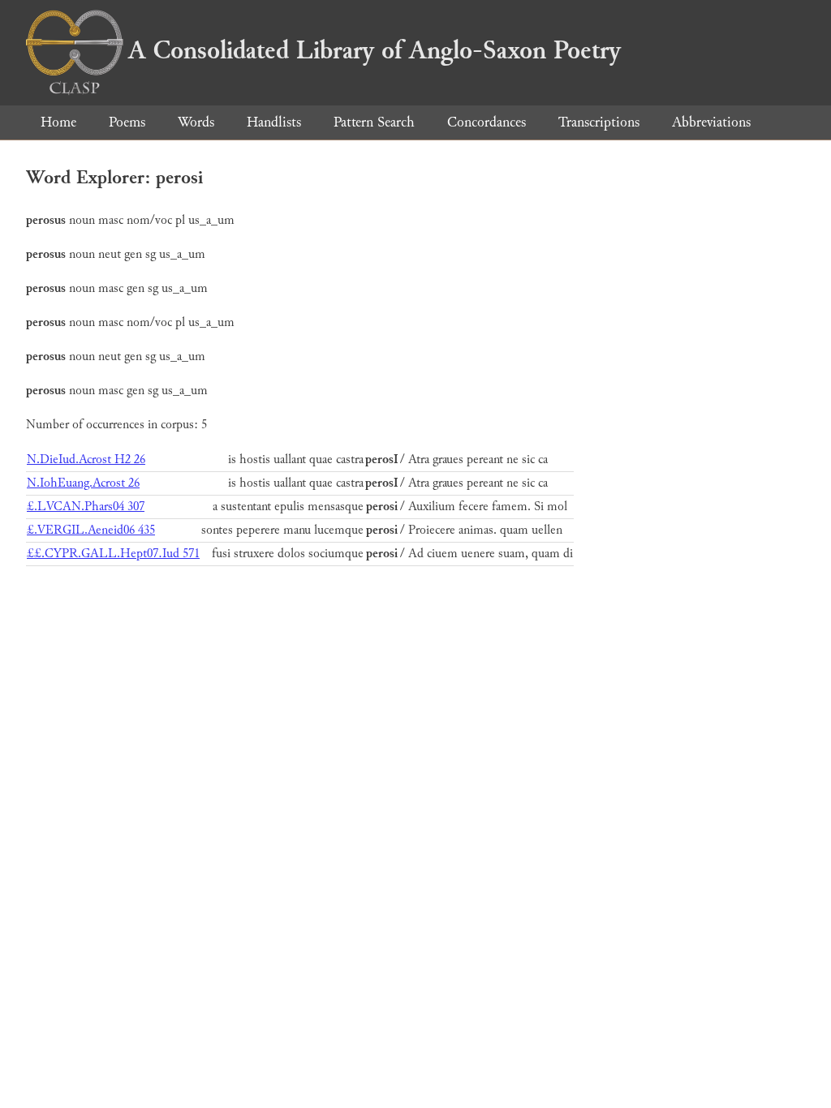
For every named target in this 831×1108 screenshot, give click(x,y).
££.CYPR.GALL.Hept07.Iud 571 (113, 553)
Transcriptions (598, 122)
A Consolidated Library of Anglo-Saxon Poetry (374, 50)
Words (196, 122)
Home (58, 122)
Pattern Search (374, 122)
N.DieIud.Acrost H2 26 (86, 459)
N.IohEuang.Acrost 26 (83, 483)
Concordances (486, 122)
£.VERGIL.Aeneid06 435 (91, 530)
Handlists (274, 122)
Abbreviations (711, 122)
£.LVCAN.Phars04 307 (85, 506)
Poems (127, 122)
